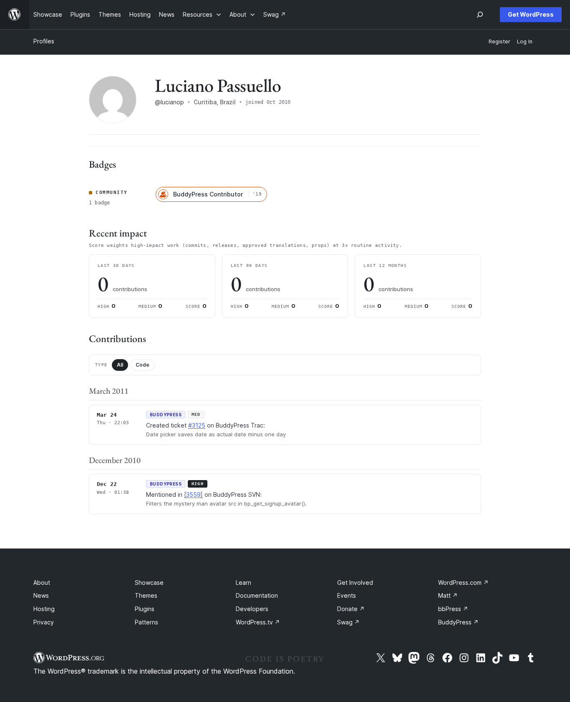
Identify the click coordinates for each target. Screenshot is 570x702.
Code (142, 365)
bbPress (453, 608)
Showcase (149, 582)
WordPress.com (463, 582)
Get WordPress (531, 14)
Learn (243, 582)
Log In (524, 41)
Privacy (43, 622)
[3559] (193, 494)
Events (346, 595)
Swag (348, 622)
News (41, 595)
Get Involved (355, 582)
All (120, 365)
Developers (252, 608)
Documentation (257, 595)
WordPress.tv (258, 622)
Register (499, 41)
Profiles (43, 41)
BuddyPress (458, 622)
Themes (146, 595)
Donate (351, 608)
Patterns (146, 622)
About (41, 582)
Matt (448, 595)
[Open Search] (480, 14)
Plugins (144, 608)
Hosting (44, 608)
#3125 (196, 425)
